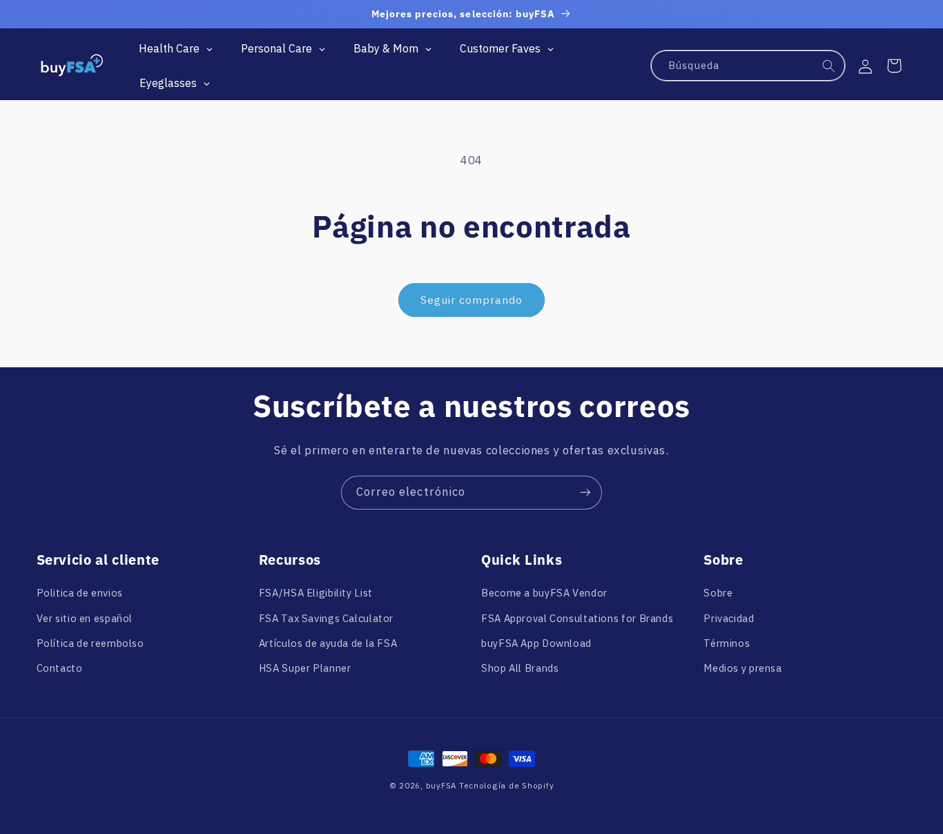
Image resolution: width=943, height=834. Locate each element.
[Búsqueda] (829, 66)
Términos (726, 643)
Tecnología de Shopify (506, 785)
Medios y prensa (742, 668)
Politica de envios (80, 592)
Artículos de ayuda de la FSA (328, 643)
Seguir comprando (471, 300)
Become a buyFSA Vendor (544, 592)
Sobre (717, 592)
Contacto (60, 668)
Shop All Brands (519, 668)
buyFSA (441, 785)
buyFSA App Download (536, 643)
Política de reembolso (90, 643)
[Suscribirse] (585, 493)
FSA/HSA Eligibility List (316, 592)
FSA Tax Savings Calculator (326, 618)
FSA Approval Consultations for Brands (577, 618)
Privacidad (728, 618)
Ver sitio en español (85, 618)
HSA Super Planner (305, 668)
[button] (894, 65)
